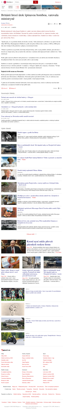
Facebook (4, 402)
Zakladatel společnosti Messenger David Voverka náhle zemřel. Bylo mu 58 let (39, 209)
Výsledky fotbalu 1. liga (48, 358)
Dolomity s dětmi (26, 382)
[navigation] (2, 2)
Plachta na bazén (21, 389)
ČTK (7, 23)
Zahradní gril (29, 391)
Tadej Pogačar (25, 362)
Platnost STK (46, 382)
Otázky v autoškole (47, 380)
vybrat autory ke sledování (6, 24)
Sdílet (56, 24)
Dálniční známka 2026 (48, 374)
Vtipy (19, 161)
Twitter (9, 402)
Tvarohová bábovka (6, 378)
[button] (9, 137)
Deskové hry (51, 394)
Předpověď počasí (23, 386)
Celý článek (58, 252)
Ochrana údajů (47, 402)
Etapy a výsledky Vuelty (27, 358)
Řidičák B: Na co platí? (48, 378)
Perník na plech (5, 382)
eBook (51, 24)
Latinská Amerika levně (27, 380)
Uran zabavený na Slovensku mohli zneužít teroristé (17, 116)
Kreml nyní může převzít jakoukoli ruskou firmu (40, 243)
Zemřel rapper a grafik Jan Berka (28, 132)
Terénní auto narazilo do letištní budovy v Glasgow (17, 97)
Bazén (14, 389)
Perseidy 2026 (32, 386)
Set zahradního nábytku (51, 389)
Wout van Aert (25, 364)
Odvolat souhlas (56, 402)
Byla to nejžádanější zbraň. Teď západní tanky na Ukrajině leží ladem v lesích (39, 146)
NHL (44, 366)
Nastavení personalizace (31, 403)
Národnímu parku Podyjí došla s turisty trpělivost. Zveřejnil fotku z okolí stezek (38, 184)
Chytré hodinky (26, 396)
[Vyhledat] (35, 2)
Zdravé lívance (4, 376)
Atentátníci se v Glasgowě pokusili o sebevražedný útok (18, 107)
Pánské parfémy (35, 396)
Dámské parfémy (36, 394)
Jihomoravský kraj (22, 187)
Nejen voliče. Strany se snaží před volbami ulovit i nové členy (10, 272)
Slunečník (35, 389)
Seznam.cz (58, 2)
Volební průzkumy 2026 (7, 358)
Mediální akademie (30, 402)
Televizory (58, 394)
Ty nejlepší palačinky (6, 372)
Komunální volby (5, 366)
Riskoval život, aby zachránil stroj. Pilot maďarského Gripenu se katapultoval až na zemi (37, 222)
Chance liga (46, 355)
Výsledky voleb (4, 360)
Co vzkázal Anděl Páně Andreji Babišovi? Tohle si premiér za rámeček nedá (40, 159)
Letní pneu (44, 394)
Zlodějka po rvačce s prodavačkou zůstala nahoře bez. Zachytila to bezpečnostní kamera (38, 196)
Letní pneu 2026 (47, 372)
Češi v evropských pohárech (52, 386)
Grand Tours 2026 (26, 366)
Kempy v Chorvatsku (27, 372)
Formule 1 (45, 364)
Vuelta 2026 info (26, 355)
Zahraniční (20, 149)
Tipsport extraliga (47, 360)
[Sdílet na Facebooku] (58, 88)
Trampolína (29, 389)
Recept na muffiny (5, 374)
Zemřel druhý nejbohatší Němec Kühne (30, 170)
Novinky (3, 23)
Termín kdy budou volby (7, 362)
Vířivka (34, 391)
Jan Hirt (24, 360)
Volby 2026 (4, 355)
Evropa (19, 224)
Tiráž (24, 402)
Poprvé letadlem (26, 374)
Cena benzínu (40, 386)
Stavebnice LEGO (26, 394)
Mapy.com (14, 386)
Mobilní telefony (17, 394)
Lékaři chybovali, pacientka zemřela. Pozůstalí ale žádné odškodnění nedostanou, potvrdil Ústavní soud (31, 273)
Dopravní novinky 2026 (48, 376)
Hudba (19, 134)
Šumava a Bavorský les (27, 376)
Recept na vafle (5, 380)
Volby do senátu (5, 364)
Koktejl (19, 199)
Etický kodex (40, 402)
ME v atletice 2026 (47, 362)
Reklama (14, 402)
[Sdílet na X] (61, 88)
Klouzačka (41, 389)
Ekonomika (20, 172)
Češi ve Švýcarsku (26, 378)
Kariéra (19, 402)
